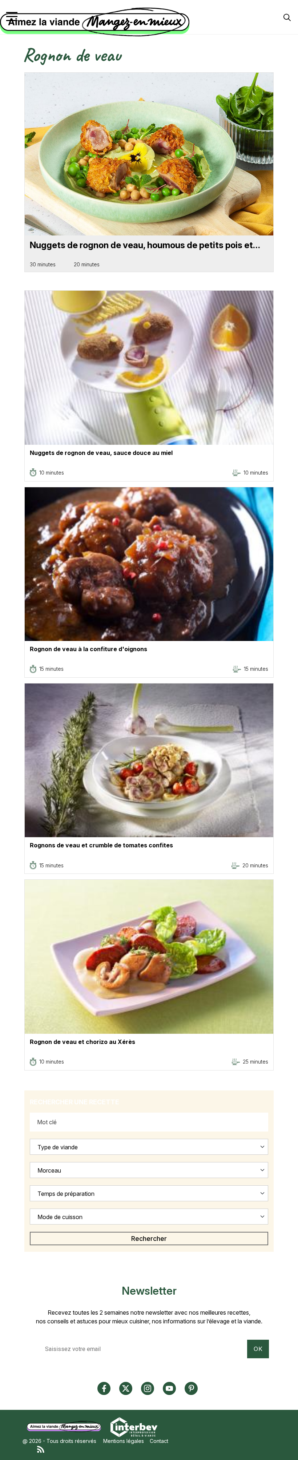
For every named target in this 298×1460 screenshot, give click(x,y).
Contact (159, 1441)
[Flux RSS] (156, 1449)
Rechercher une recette (74, 1102)
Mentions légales (123, 1441)
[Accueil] (147, 22)
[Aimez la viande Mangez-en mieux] (66, 1426)
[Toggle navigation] (11, 16)
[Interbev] (133, 1426)
